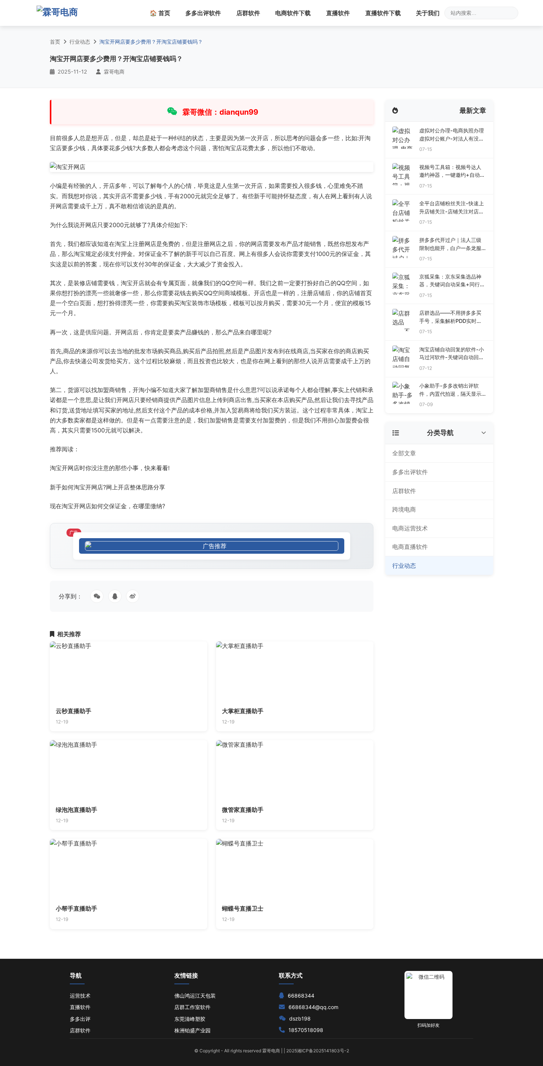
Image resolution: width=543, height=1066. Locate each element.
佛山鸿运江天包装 (195, 995)
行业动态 (79, 41)
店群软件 (248, 13)
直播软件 (338, 13)
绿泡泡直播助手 (76, 809)
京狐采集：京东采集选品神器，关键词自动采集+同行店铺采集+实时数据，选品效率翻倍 (452, 281)
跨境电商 (404, 509)
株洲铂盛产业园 (192, 1030)
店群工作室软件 (192, 1007)
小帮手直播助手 (76, 908)
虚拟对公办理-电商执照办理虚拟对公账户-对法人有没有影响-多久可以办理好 (451, 134)
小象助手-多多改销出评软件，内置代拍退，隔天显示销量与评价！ (450, 390)
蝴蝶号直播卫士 (242, 908)
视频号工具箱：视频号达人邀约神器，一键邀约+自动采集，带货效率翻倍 (452, 171)
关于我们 (428, 13)
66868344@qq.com (313, 1007)
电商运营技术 (410, 528)
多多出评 (80, 1019)
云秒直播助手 (73, 711)
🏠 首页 (160, 13)
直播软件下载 (383, 13)
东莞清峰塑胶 (189, 1019)
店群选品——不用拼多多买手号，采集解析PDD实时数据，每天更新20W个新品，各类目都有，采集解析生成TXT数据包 (451, 317)
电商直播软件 (410, 546)
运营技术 (80, 995)
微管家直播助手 (242, 809)
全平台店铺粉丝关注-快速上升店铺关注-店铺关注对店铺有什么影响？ (451, 207)
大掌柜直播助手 (242, 711)
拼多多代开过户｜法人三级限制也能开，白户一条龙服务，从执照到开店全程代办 (450, 244)
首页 (55, 41)
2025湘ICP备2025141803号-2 (317, 1050)
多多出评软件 (203, 13)
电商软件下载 (293, 13)
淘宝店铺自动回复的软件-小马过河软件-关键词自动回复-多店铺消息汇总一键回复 (451, 353)
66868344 (301, 995)
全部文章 (404, 453)
